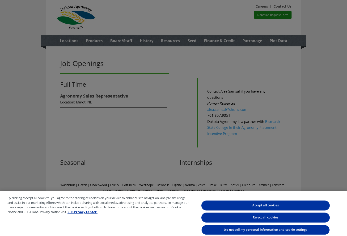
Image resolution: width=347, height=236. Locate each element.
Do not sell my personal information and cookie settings (265, 229)
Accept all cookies (265, 205)
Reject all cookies (265, 217)
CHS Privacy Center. (82, 212)
